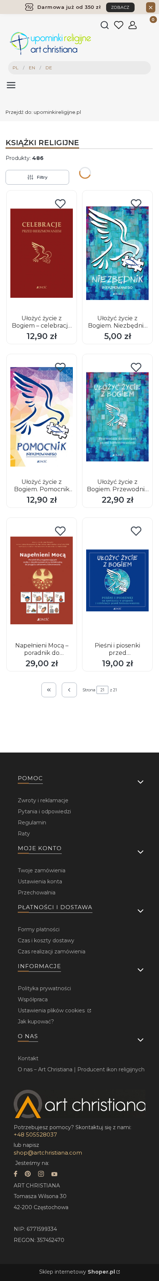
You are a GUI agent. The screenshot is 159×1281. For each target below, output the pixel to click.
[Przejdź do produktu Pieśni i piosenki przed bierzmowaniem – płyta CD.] (117, 580)
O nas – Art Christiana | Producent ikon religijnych (81, 1069)
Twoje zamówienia (41, 870)
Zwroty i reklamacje (43, 800)
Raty (24, 833)
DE (48, 67)
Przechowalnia (36, 892)
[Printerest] (28, 1175)
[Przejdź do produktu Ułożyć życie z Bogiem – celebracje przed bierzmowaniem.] (41, 253)
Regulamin (32, 822)
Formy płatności (39, 929)
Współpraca (33, 999)
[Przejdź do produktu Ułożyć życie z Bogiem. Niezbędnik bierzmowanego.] (117, 253)
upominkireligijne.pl (43, 112)
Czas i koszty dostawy (46, 940)
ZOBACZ (120, 7)
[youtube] (54, 1175)
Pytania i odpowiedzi (44, 811)
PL (15, 67)
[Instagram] (41, 1175)
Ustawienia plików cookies (52, 1010)
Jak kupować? (36, 1021)
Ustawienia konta (40, 881)
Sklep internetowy (77, 1271)
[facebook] (15, 1175)
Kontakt (28, 1058)
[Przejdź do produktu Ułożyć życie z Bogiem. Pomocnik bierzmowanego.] (41, 417)
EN (32, 67)
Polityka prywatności (44, 988)
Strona (88, 689)
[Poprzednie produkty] (69, 690)
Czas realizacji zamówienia (51, 951)
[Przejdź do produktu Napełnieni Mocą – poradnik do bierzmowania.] (41, 580)
